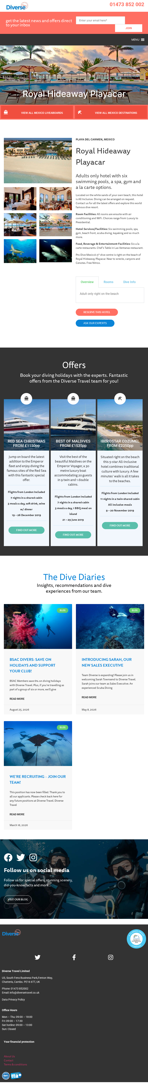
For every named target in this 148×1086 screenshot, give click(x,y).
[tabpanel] (110, 295)
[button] (135, 40)
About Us (9, 1056)
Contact (8, 1060)
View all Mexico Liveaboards (42, 112)
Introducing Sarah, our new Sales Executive (107, 662)
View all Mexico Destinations (116, 112)
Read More (17, 698)
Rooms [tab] (108, 282)
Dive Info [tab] (129, 282)
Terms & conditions (15, 1064)
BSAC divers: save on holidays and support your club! (32, 665)
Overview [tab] (87, 282)
